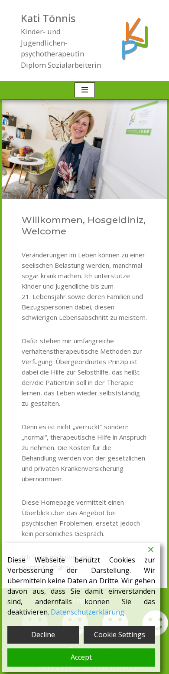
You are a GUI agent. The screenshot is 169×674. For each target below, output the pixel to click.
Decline (43, 634)
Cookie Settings (119, 634)
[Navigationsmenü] (85, 89)
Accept (81, 657)
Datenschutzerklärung (87, 612)
